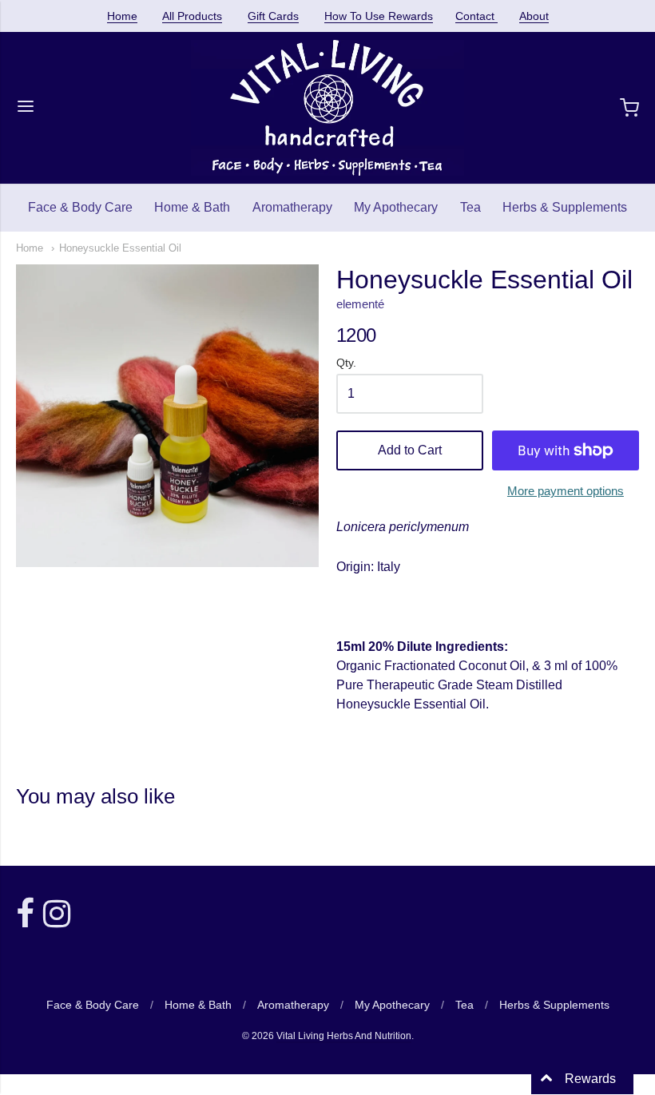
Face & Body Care (80, 207)
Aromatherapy (292, 207)
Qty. (346, 363)
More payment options (565, 491)
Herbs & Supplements (564, 207)
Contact (476, 16)
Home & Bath (192, 207)
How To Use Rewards (378, 16)
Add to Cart (410, 450)
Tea (470, 207)
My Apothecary (396, 207)
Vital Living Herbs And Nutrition (343, 1035)
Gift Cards (273, 16)
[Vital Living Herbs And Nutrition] (327, 108)
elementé (360, 304)
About (534, 16)
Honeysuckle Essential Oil (120, 248)
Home (122, 16)
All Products (192, 16)
